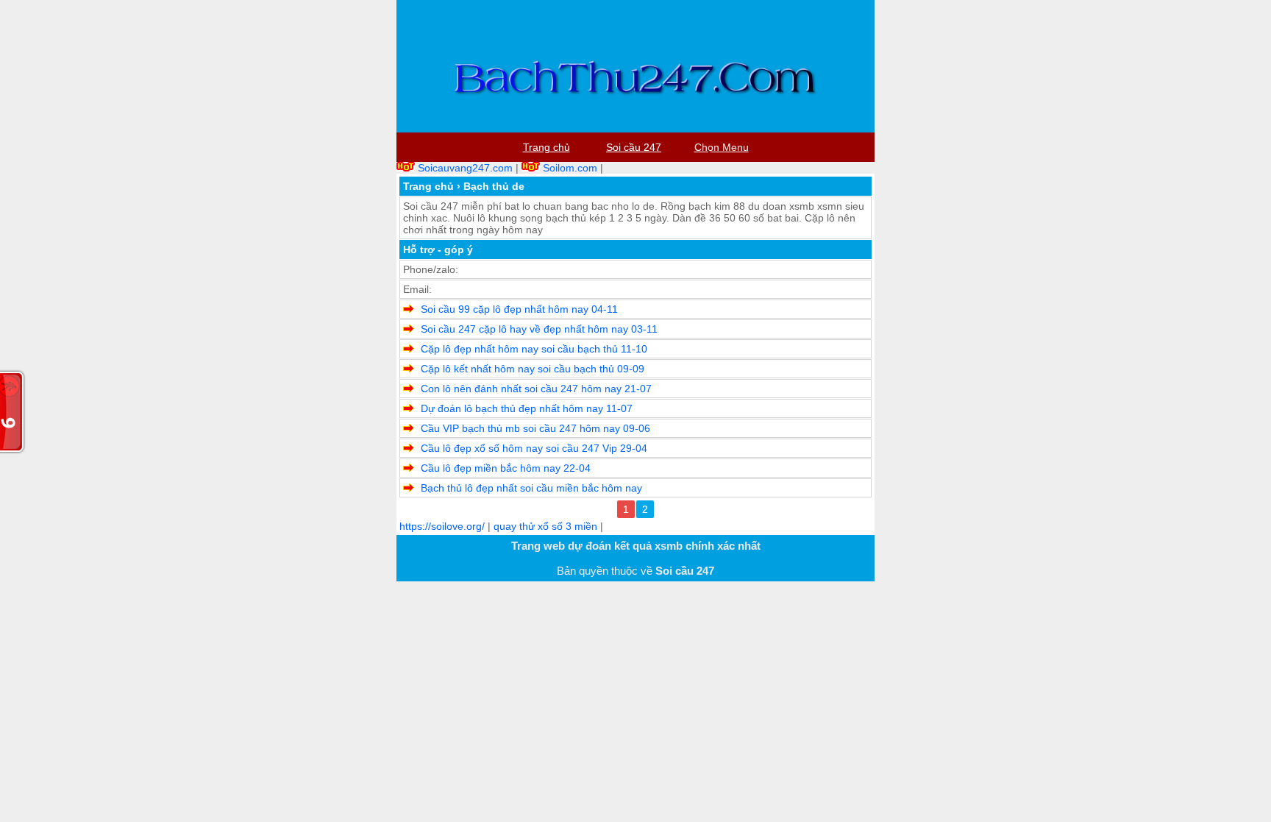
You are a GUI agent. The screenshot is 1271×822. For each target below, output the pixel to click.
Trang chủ (428, 186)
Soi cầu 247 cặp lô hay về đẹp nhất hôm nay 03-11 (539, 329)
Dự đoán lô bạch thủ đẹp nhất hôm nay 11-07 (527, 408)
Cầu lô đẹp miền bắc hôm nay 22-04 (506, 468)
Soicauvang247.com (465, 168)
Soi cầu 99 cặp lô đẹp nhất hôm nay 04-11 (519, 309)
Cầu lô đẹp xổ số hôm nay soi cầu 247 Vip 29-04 (534, 448)
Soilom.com (570, 168)
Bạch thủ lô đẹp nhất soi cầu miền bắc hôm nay (531, 488)
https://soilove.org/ (442, 526)
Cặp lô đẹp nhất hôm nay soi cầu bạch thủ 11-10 (534, 349)
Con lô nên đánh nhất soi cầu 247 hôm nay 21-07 (536, 388)
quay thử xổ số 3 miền (545, 526)
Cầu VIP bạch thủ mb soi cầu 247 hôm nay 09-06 (535, 428)
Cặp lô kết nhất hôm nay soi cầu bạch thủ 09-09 (532, 369)
